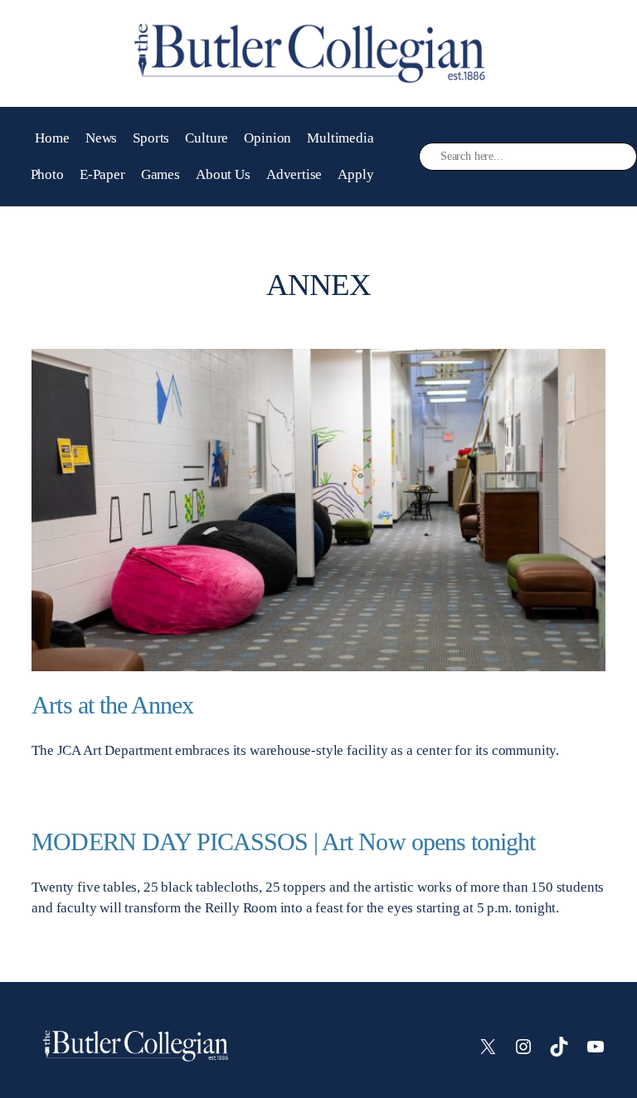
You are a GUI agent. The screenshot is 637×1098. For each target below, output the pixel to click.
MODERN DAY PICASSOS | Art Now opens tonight (283, 842)
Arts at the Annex (112, 705)
